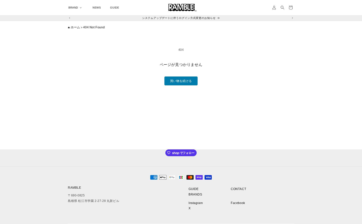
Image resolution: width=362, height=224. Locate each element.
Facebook (238, 203)
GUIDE (194, 189)
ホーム (75, 27)
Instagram (196, 203)
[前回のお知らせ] (69, 18)
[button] (75, 7)
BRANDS (195, 194)
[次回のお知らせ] (292, 18)
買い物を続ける (181, 81)
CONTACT (238, 189)
